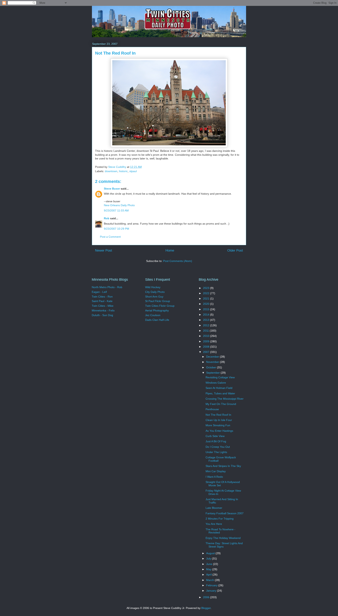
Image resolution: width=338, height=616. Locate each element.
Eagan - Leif (99, 291)
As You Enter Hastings (219, 430)
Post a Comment (110, 236)
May (209, 569)
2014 (206, 314)
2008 (206, 346)
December (213, 356)
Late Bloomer (214, 507)
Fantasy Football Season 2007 (225, 513)
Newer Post (103, 250)
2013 (206, 319)
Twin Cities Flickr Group (159, 305)
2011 (206, 330)
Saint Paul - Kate (102, 301)
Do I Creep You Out (218, 446)
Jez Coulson (152, 315)
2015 (206, 309)
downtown (111, 171)
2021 (206, 298)
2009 (206, 341)
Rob (106, 218)
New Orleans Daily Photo (119, 205)
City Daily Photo (155, 291)
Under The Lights (216, 452)
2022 (206, 293)
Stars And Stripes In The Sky (223, 466)
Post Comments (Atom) (177, 261)
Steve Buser (112, 188)
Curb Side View (215, 436)
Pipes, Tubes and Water (220, 393)
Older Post (235, 250)
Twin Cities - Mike (102, 305)
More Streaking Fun (218, 425)
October (211, 367)
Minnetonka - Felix (103, 310)
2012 (206, 325)
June (209, 564)
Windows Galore (216, 382)
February (212, 585)
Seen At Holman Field (219, 387)
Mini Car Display (216, 471)
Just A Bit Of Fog (216, 441)
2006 (206, 597)
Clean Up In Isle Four (219, 420)
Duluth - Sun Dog (102, 315)
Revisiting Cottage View (220, 377)
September (213, 372)
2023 (206, 288)
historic (123, 171)
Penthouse (212, 409)
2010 (206, 335)
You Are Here (214, 523)
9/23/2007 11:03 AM (116, 210)
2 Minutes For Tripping (220, 518)
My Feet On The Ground (221, 404)
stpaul (133, 171)
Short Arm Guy (154, 296)
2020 (206, 303)
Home (169, 250)
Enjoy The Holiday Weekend (223, 538)
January (211, 590)
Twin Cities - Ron (102, 296)
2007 (206, 351)
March (210, 580)
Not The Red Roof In (218, 414)
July (209, 558)
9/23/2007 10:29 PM (116, 228)
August (211, 553)
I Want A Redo (214, 476)
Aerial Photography (157, 310)
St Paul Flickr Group (157, 301)
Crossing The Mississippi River (225, 398)
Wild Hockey (152, 287)
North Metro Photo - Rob (107, 287)
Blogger (206, 608)
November (213, 361)
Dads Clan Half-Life (157, 319)
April (209, 574)
